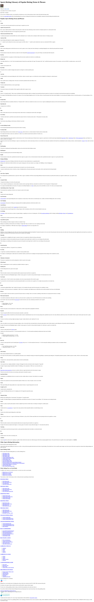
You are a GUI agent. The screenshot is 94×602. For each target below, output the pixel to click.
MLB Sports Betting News (7, 503)
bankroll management (31, 52)
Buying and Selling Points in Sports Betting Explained (12, 462)
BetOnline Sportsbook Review (8, 531)
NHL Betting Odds (6, 510)
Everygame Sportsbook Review (8, 533)
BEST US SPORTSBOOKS (5, 528)
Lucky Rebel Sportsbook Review (8, 530)
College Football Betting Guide (8, 457)
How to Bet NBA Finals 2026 (8, 491)
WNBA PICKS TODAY (4, 493)
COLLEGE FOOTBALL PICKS (6, 515)
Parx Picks (4, 575)
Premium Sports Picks (6, 534)
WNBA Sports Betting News (8, 496)
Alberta (4, 558)
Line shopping (2, 202)
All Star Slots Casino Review (8, 541)
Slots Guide (5, 564)
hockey (13, 329)
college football (24, 225)
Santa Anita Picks (6, 573)
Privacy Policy (9, 590)
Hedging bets (2, 161)
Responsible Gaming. (33, 597)
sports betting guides (7, 16)
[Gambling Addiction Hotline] (47, 595)
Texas (4, 550)
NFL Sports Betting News (7, 482)
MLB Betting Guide (6, 455)
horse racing (20, 131)
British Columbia (5, 559)
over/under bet (9, 407)
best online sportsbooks (45, 213)
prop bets (4, 314)
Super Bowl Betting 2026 (7, 484)
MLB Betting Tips (6, 504)
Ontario (4, 556)
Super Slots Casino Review (7, 543)
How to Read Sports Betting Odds (8, 466)
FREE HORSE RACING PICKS (6, 569)
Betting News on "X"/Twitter (8, 472)
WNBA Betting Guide (6, 459)
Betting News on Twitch (7, 473)
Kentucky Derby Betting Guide (8, 571)
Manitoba (4, 560)
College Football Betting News (8, 518)
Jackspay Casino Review (7, 540)
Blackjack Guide (5, 565)
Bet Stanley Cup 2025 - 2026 (8, 513)
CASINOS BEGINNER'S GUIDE (6, 562)
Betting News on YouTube (7, 475)
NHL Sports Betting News (7, 511)
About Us (14, 590)
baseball (15, 207)
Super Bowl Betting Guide (7, 461)
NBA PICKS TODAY (4, 486)
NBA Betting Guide (6, 454)
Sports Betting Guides (6, 535)
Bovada (64, 213)
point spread (17, 299)
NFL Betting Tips (6, 483)
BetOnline (61, 213)
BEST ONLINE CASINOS (5, 537)
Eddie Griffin (6, 8)
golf (4, 439)
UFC (86, 140)
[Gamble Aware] (47, 593)
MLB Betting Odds (6, 502)
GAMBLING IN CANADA (5, 554)
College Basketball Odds (7, 523)
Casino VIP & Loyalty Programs (8, 567)
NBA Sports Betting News (7, 489)
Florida (4, 549)
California (4, 548)
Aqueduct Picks (5, 572)
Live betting (2, 213)
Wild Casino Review (6, 542)
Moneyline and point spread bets (6, 370)
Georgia (4, 551)
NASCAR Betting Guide (7, 460)
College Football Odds (6, 517)
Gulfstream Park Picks (6, 576)
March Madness (5, 526)
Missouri (4, 552)
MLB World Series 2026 (7, 505)
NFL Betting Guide (6, 453)
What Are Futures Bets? (7, 465)
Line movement (3, 198)
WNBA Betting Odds (6, 495)
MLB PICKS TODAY (4, 500)
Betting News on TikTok (7, 474)
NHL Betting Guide (6, 456)
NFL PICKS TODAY (4, 479)
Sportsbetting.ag (70, 213)
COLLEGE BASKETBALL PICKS (7, 521)
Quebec (4, 557)
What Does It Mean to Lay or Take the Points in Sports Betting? (14, 463)
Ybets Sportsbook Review (7, 532)
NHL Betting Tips (6, 512)
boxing (83, 140)
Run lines (21, 342)
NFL (32, 185)
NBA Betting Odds (6, 488)
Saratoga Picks (5, 574)
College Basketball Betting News (8, 524)
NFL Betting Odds (6, 481)
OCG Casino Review (6, 539)
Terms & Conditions (3, 590)
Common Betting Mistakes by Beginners (10, 464)
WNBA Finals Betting (6, 498)
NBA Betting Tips (6, 490)
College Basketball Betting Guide (8, 458)
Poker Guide (5, 566)
